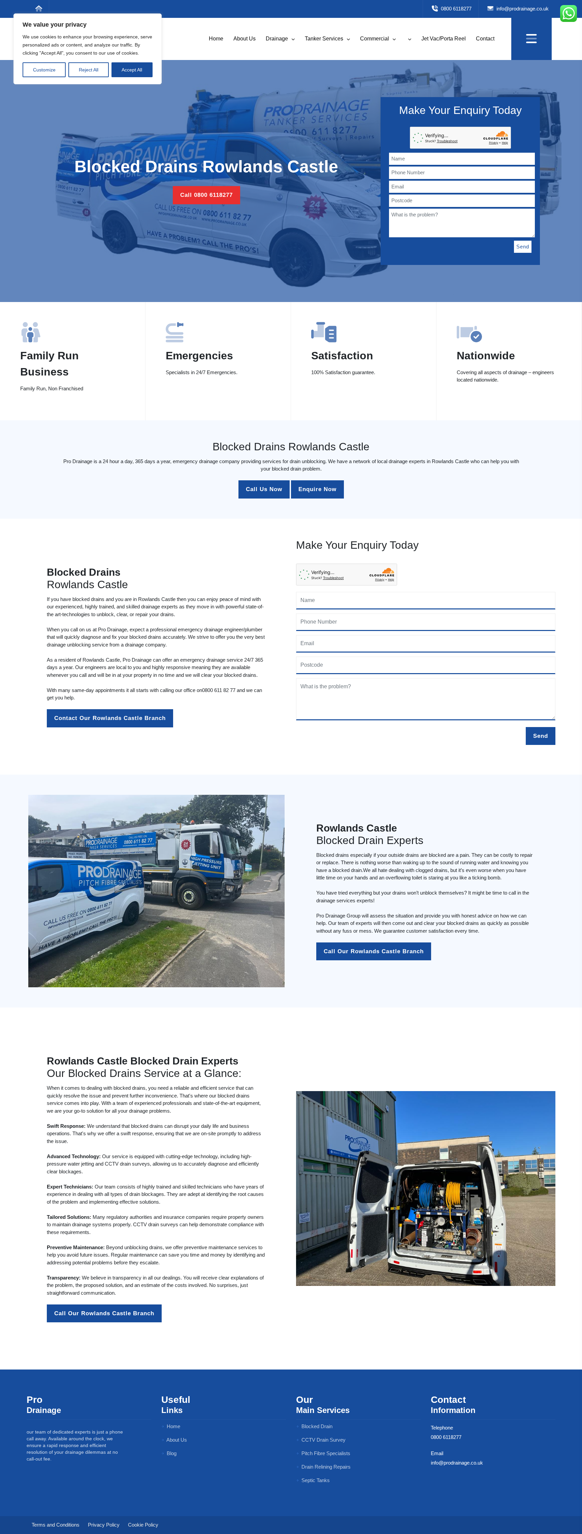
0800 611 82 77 (218, 690)
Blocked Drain (316, 1426)
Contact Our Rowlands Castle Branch (110, 718)
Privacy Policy (104, 1525)
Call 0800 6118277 (206, 195)
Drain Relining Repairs (325, 1467)
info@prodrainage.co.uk (522, 8)
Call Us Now (264, 489)
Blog (170, 1453)
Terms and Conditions (55, 1525)
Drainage (277, 38)
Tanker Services (325, 38)
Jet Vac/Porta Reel (443, 38)
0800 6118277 (456, 8)
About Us (244, 38)
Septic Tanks (315, 1480)
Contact (485, 38)
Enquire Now (317, 489)
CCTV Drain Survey (323, 1440)
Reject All (88, 69)
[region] (87, 48)
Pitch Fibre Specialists (325, 1453)
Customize (44, 69)
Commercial (375, 38)
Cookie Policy (143, 1525)
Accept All (132, 69)
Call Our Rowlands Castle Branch (374, 951)
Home (216, 38)
